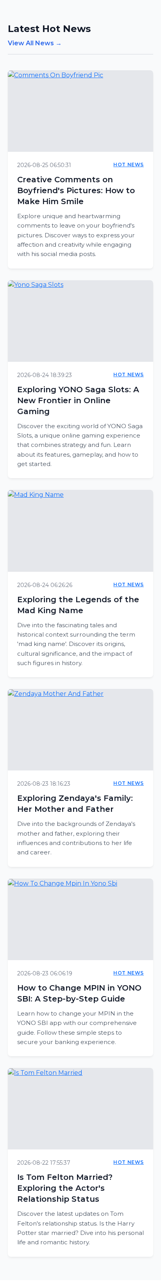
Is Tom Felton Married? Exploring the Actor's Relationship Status (65, 1188)
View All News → (35, 43)
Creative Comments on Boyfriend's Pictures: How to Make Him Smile (76, 190)
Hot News (128, 164)
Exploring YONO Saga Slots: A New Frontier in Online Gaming (78, 400)
